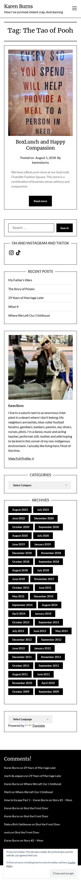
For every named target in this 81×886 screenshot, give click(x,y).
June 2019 (18, 544)
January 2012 (42, 648)
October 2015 (20, 587)
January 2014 (43, 613)
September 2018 (49, 561)
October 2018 (20, 561)
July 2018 (43, 570)
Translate (38, 725)
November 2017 (44, 579)
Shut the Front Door (36, 808)
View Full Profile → (21, 458)
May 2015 (18, 596)
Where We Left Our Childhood (29, 315)
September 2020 (49, 527)
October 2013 (20, 622)
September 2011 (49, 665)
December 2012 (22, 639)
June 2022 (18, 518)
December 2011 (22, 657)
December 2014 (43, 596)
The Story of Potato (21, 289)
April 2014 (18, 613)
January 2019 (42, 544)
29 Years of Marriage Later (26, 298)
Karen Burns (18, 6)
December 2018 (22, 553)
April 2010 (48, 683)
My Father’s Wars (20, 280)
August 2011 (20, 674)
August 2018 (20, 570)
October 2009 (20, 691)
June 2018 (18, 579)
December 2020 (44, 518)
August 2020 (20, 535)
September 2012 (51, 639)
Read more (40, 201)
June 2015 (45, 587)
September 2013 (49, 622)
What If (13, 306)
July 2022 (43, 509)
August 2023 (20, 509)
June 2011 (43, 674)
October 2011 (20, 665)
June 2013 (39, 631)
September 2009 (49, 691)
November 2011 (51, 657)
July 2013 (18, 631)
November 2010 (22, 683)
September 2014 (22, 605)
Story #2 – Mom (62, 800)
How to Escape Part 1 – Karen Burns (26, 800)
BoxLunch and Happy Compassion (40, 145)
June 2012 (18, 648)
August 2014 (49, 605)
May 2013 (61, 631)
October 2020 (20, 527)
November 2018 (51, 553)
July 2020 (43, 535)
